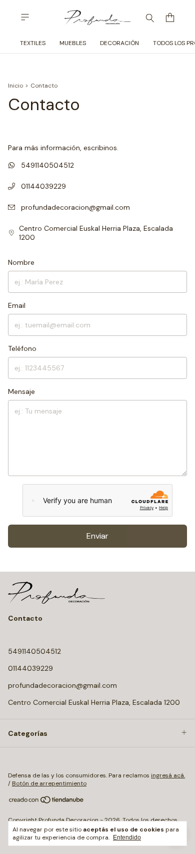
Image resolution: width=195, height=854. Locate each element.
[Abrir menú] (25, 17)
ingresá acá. (168, 775)
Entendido (127, 837)
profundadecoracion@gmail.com (75, 207)
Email (17, 305)
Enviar (97, 536)
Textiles (33, 43)
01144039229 (42, 186)
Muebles (73, 43)
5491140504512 (46, 165)
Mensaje (21, 391)
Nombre (21, 262)
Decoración (119, 43)
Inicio (15, 86)
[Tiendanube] (47, 802)
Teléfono (22, 348)
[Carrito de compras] (170, 18)
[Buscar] (150, 18)
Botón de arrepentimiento (49, 783)
